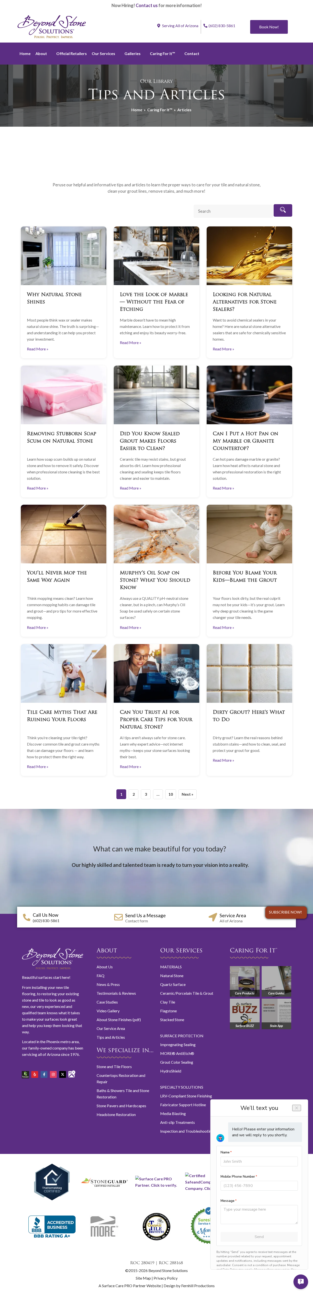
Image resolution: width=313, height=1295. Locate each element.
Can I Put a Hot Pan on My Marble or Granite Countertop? (245, 441)
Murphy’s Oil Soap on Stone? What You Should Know (155, 580)
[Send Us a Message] (118, 917)
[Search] (283, 210)
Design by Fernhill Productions (189, 1285)
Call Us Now (45, 915)
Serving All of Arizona (179, 25)
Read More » (37, 348)
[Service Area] (213, 917)
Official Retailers (71, 53)
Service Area (233, 915)
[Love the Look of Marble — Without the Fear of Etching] (156, 255)
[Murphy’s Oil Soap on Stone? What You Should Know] (156, 534)
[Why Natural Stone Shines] (63, 255)
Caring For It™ (162, 53)
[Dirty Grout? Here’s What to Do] (249, 673)
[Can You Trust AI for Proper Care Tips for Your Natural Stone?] (156, 673)
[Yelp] (34, 1074)
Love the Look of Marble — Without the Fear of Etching (154, 302)
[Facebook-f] (44, 1074)
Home (25, 53)
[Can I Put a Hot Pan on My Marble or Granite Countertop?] (249, 395)
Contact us (147, 5)
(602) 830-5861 (222, 25)
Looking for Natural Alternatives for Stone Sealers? (245, 302)
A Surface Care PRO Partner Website (130, 1285)
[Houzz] (25, 1072)
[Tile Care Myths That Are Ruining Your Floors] (63, 673)
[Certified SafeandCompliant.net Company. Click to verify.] (209, 1188)
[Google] (71, 1072)
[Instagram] (53, 1074)
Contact (191, 53)
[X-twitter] (62, 1074)
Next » (187, 794)
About (41, 53)
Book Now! (269, 26)
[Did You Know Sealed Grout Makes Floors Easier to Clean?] (156, 395)
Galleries (132, 53)
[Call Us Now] (26, 917)
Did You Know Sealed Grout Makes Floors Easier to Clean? (150, 441)
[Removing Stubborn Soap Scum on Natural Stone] (63, 395)
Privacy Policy (166, 1278)
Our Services (103, 53)
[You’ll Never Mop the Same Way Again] (63, 534)
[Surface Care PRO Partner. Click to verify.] (156, 1185)
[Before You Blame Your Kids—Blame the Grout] (249, 534)
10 (170, 794)
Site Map (143, 1278)
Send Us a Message (145, 915)
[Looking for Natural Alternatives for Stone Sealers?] (249, 255)
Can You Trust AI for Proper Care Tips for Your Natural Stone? (156, 720)
